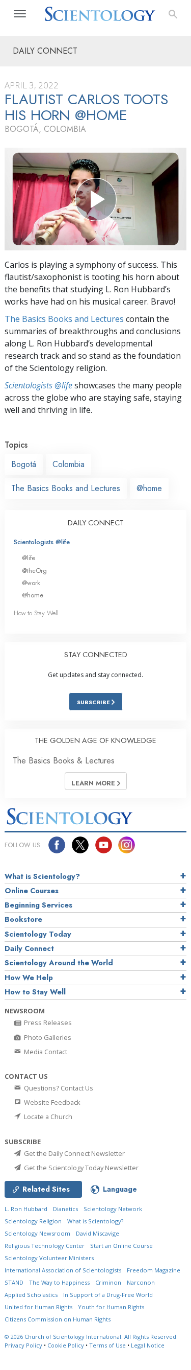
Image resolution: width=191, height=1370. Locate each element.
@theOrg (34, 570)
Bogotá (23, 464)
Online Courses (32, 891)
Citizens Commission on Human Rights (58, 1319)
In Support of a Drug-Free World (108, 1294)
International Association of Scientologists (63, 1270)
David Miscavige (97, 1233)
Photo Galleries (46, 1037)
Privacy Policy (23, 1345)
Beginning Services (38, 905)
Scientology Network (113, 1209)
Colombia (68, 464)
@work (31, 583)
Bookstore (23, 919)
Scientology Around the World (59, 963)
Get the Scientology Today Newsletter (80, 1167)
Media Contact (44, 1051)
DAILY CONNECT (96, 523)
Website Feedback (51, 1102)
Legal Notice (148, 1345)
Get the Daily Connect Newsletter (73, 1153)
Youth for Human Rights (111, 1307)
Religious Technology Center (45, 1245)
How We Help (29, 977)
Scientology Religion (33, 1221)
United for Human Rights (38, 1307)
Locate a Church (47, 1116)
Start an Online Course (121, 1245)
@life (28, 558)
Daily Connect (29, 948)
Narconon (141, 1282)
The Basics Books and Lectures (64, 318)
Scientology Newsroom (37, 1233)
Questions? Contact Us (57, 1088)
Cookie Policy (65, 1345)
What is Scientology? (42, 876)
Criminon (108, 1282)
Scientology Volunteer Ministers (49, 1258)
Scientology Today (38, 934)
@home (149, 488)
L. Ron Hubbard (26, 1209)
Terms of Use (107, 1345)
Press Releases (47, 1022)
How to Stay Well (36, 613)
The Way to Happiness (59, 1282)
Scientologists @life (42, 542)
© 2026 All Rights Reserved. (91, 1336)
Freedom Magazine (153, 1270)
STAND (14, 1282)
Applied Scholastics (31, 1294)
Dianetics (65, 1209)
